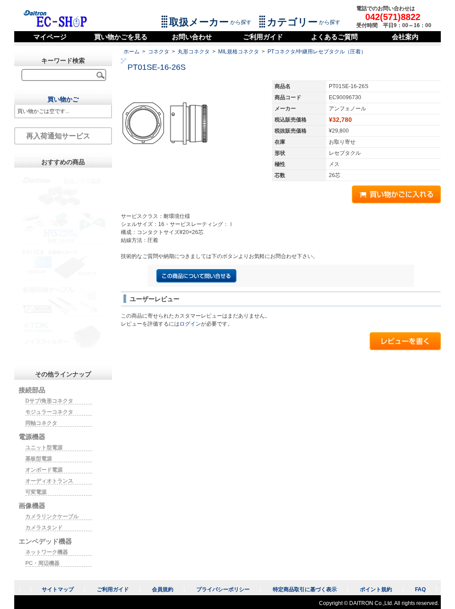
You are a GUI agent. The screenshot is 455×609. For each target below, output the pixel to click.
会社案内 (405, 36)
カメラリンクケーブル (52, 516)
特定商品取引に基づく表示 (304, 589)
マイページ (50, 36)
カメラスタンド (44, 527)
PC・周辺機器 (42, 563)
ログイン (190, 324)
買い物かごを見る (121, 36)
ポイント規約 (376, 589)
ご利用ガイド (263, 36)
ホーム (132, 51)
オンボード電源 (44, 470)
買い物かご (63, 99)
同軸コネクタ (41, 423)
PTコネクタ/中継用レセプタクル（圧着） (316, 51)
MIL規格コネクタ (238, 51)
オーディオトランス (49, 481)
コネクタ (158, 51)
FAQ (420, 589)
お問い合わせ (192, 36)
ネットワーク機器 (46, 552)
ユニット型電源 (44, 447)
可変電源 (36, 492)
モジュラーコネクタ (49, 412)
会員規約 (163, 589)
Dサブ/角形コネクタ (49, 401)
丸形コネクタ (194, 51)
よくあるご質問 (334, 36)
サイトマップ (57, 589)
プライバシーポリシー (223, 589)
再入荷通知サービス (58, 136)
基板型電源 (38, 459)
